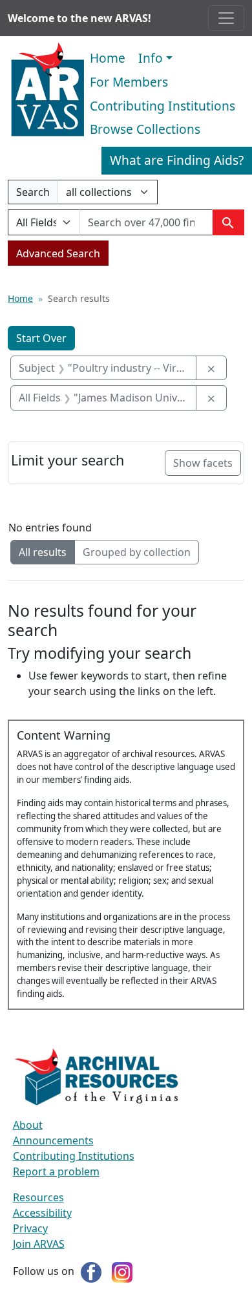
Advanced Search (58, 253)
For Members (129, 82)
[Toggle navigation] (226, 18)
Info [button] (150, 58)
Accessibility (42, 1213)
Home (107, 58)
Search (33, 194)
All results (43, 552)
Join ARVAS (39, 1244)
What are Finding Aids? (177, 160)
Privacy (30, 1228)
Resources (38, 1197)
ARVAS (47, 89)
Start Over (41, 338)
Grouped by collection (137, 552)
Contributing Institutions (162, 105)
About (28, 1125)
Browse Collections (145, 129)
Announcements (53, 1140)
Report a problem (56, 1171)
